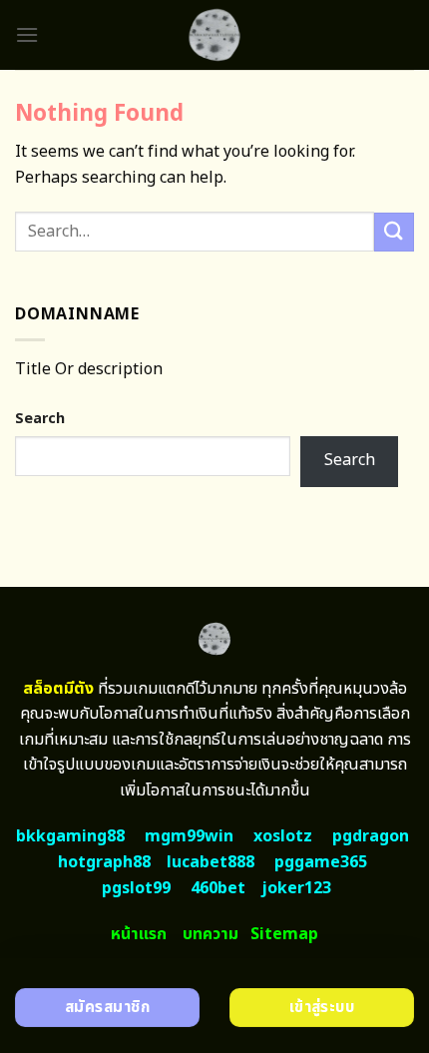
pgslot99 (136, 888)
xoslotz (282, 836)
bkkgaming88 (70, 836)
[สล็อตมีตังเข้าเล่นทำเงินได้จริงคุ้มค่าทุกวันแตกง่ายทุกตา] (215, 35)
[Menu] (27, 34)
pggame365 (320, 862)
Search (40, 418)
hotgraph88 (104, 862)
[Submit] (394, 232)
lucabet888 (210, 862)
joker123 (296, 888)
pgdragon (370, 836)
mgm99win (189, 836)
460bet (218, 888)
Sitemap (284, 934)
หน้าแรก (139, 934)
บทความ (210, 934)
